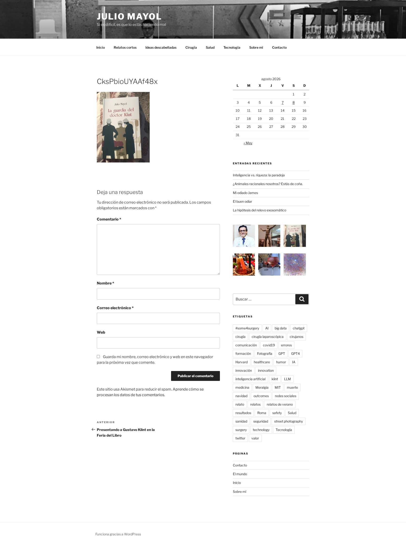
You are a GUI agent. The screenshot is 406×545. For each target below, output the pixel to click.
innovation (266, 370)
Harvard (241, 362)
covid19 (269, 345)
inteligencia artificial (250, 379)
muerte (292, 387)
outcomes (261, 396)
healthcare (262, 362)
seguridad (260, 421)
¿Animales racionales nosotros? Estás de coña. (268, 184)
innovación (243, 370)
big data (281, 328)
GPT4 (295, 353)
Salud (210, 47)
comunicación (246, 345)
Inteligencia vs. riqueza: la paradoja (259, 175)
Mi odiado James (245, 193)
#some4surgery (247, 328)
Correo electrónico (115, 308)
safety (277, 413)
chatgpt (298, 328)
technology (261, 430)
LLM (287, 379)
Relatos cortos (125, 47)
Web (101, 332)
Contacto (279, 47)
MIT (278, 387)
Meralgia (262, 387)
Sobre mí (256, 47)
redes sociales (285, 396)
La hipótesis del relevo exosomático (259, 210)
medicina (242, 387)
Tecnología (231, 47)
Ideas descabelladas (160, 47)
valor (255, 438)
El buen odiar (242, 201)
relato (239, 404)
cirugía (240, 337)
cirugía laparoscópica (268, 337)
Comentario (109, 219)
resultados (243, 413)
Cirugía (191, 47)
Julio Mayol (129, 16)
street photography (288, 421)
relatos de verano (280, 404)
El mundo (240, 474)
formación (243, 353)
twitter (240, 438)
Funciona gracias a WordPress (118, 534)
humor (281, 362)
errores (286, 345)
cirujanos (296, 337)
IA (293, 362)
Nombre (105, 283)
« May (248, 143)
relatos (255, 404)
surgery (241, 430)
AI (267, 328)
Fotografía (264, 353)
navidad (241, 396)
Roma (261, 413)
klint (275, 379)
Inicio (100, 47)
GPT (281, 353)
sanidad (241, 421)
